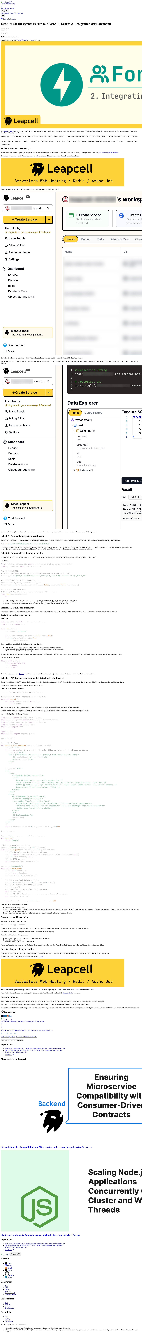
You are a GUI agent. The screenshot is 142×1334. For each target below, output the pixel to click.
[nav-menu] (3, 15)
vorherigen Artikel (8, 131)
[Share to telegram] (9, 1016)
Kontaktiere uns (9, 1308)
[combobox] (5, 10)
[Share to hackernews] (15, 1016)
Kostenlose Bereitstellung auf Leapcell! (12, 1040)
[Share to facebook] (4, 1016)
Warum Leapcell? (10, 1293)
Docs (6, 1286)
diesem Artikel (67, 993)
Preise (10, 4)
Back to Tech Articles (9, 19)
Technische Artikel (10, 1294)
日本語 (24, 40)
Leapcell (35, 156)
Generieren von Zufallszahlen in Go (16, 1052)
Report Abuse (9, 1321)
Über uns (7, 1304)
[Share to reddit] (8, 1016)
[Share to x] (2, 1016)
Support (7, 1289)
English (19, 40)
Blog (13, 4)
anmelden (15, 13)
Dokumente (4, 4)
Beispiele (7, 1291)
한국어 (32, 40)
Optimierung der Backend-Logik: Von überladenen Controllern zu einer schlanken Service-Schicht (35, 1048)
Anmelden (4, 13)
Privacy (7, 1318)
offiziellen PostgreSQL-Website (108, 152)
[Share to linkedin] (6, 1016)
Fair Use (7, 1320)
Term (6, 1316)
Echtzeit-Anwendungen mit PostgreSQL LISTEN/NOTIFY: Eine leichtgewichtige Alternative (33, 1050)
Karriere (7, 1306)
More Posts (8, 1055)
